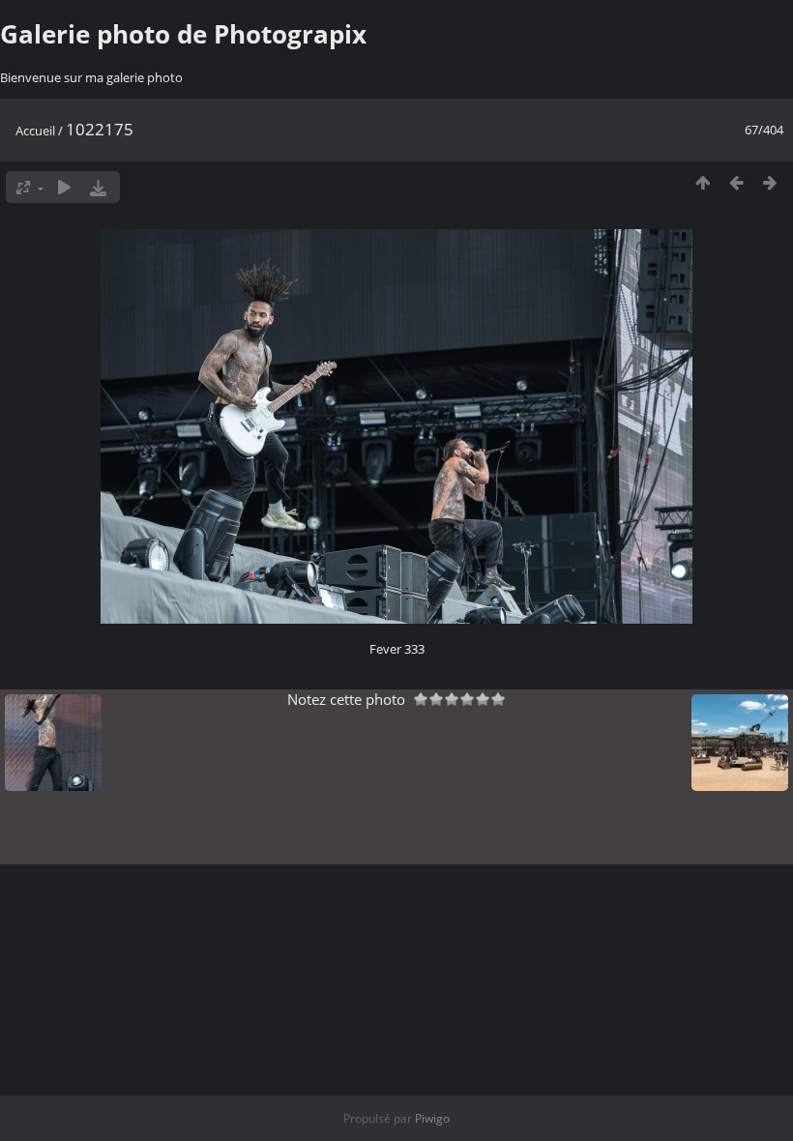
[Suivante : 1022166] (770, 182)
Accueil (35, 130)
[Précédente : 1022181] (736, 182)
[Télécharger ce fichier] (98, 187)
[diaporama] (64, 187)
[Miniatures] (703, 182)
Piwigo (432, 1118)
